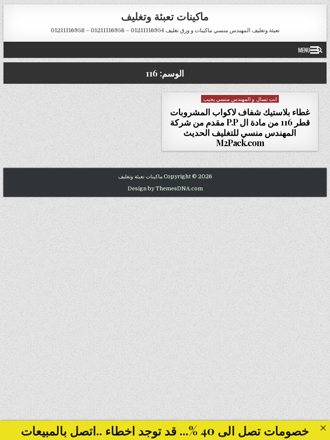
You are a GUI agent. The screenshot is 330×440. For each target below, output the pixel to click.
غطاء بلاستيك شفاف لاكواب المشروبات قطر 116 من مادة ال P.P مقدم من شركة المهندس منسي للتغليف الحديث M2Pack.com (240, 127)
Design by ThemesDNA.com (165, 189)
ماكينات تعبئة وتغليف (165, 16)
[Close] (323, 428)
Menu (304, 50)
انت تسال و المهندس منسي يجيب (240, 98)
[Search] (319, 50)
